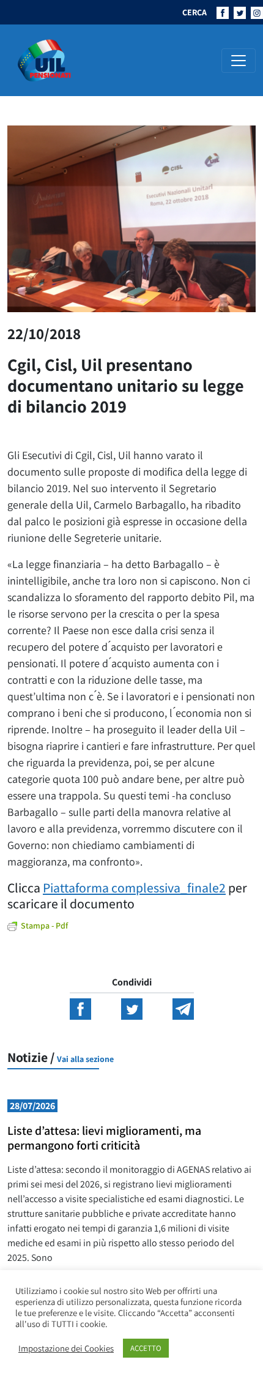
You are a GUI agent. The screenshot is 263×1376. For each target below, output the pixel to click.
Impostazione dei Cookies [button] (66, 1348)
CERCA (194, 12)
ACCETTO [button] (145, 1348)
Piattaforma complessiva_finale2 (134, 887)
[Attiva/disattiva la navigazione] (238, 60)
